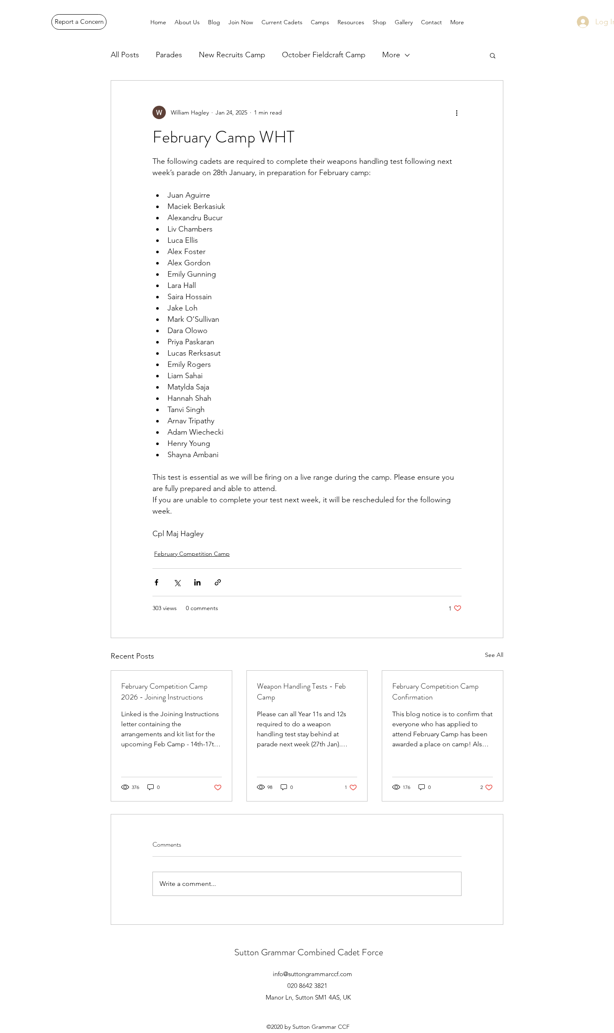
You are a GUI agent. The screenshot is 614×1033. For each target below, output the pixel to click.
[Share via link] (218, 582)
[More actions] (457, 112)
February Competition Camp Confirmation (435, 691)
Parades (169, 54)
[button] (493, 55)
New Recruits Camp (232, 54)
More (391, 54)
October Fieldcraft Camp (323, 54)
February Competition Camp (192, 553)
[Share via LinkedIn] (197, 582)
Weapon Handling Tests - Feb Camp (301, 691)
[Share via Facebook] (156, 582)
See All (494, 655)
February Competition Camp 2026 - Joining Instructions (164, 691)
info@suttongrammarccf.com (312, 974)
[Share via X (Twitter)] (177, 582)
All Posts (125, 54)
